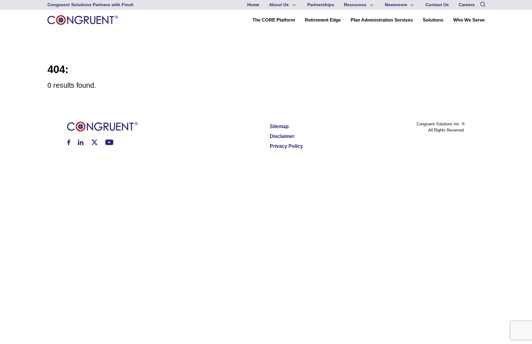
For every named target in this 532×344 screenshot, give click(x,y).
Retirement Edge (323, 19)
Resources (355, 4)
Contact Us (437, 4)
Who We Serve (469, 19)
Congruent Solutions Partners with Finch (90, 4)
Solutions (433, 19)
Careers (467, 4)
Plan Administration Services (382, 19)
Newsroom (396, 4)
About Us (279, 4)
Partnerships (320, 4)
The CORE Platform (273, 19)
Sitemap (279, 126)
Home (253, 4)
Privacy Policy (286, 146)
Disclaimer (282, 136)
